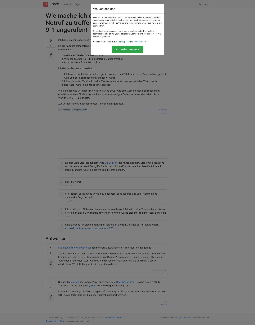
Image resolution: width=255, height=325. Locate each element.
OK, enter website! (127, 49)
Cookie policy (123, 42)
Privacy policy (140, 42)
